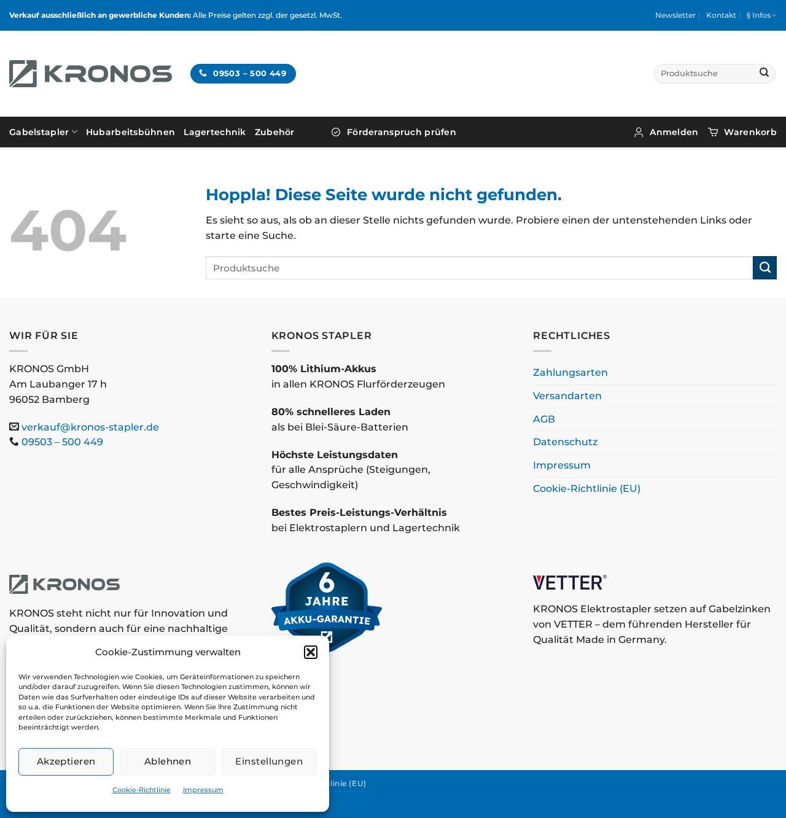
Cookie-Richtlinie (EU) (586, 488)
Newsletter (675, 15)
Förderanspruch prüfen (401, 132)
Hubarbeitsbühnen (130, 132)
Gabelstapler (39, 132)
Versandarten (567, 396)
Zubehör (275, 132)
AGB (544, 419)
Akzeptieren (66, 761)
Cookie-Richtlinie (141, 789)
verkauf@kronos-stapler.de (90, 427)
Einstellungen (269, 761)
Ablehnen (168, 761)
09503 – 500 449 (62, 442)
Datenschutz (565, 442)
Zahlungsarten (570, 372)
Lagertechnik (215, 132)
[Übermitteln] (764, 74)
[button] (311, 652)
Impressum (203, 789)
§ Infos (759, 15)
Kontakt (721, 15)
